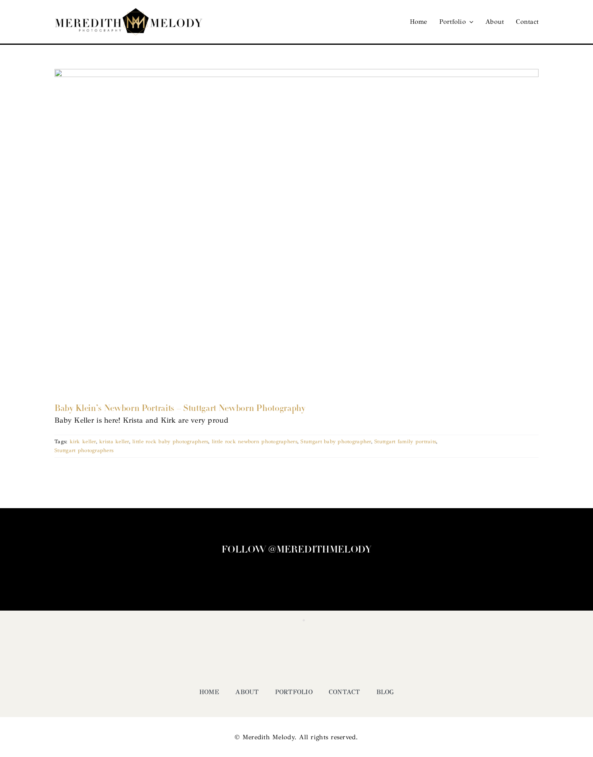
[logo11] (128, 11)
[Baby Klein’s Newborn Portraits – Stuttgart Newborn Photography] (296, 230)
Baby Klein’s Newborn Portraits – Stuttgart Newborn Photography (179, 408)
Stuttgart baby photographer (336, 441)
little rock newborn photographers (254, 441)
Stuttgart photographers (83, 450)
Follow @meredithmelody (296, 550)
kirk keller (83, 441)
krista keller (114, 441)
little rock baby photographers (170, 441)
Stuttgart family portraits (405, 441)
